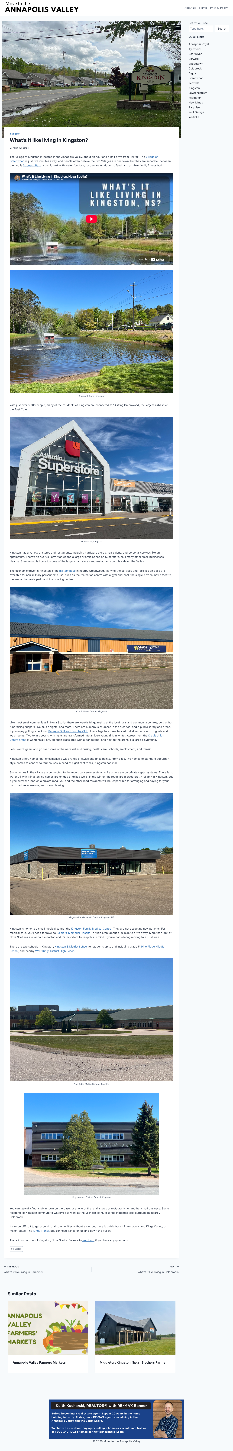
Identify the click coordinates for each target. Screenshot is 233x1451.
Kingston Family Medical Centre (91, 928)
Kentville (194, 83)
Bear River (195, 53)
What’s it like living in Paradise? (23, 1269)
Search (222, 28)
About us (190, 7)
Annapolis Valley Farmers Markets (39, 1362)
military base (67, 570)
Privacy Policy (219, 7)
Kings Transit (41, 1230)
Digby (192, 73)
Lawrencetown (198, 92)
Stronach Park (32, 165)
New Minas (196, 102)
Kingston (15, 134)
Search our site (198, 23)
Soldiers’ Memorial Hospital (74, 932)
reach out (88, 1240)
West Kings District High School (55, 951)
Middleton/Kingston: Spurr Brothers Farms (132, 1362)
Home (203, 7)
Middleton (195, 97)
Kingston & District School (71, 946)
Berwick (194, 58)
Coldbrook (195, 68)
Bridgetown (196, 63)
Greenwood (196, 78)
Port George (196, 112)
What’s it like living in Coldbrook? (158, 1269)
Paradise (194, 107)
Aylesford (195, 49)
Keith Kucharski (21, 148)
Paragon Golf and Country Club (68, 731)
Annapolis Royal (199, 44)
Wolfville (194, 117)
